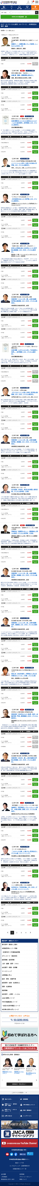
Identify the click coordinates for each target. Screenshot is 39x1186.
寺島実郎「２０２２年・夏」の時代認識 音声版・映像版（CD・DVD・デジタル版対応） (24, 575)
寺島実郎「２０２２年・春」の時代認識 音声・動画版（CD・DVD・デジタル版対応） (24, 624)
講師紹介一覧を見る (19, 1084)
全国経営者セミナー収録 (9, 948)
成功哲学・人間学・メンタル (11, 994)
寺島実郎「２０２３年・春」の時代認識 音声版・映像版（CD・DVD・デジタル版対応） (24, 442)
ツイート (30, 1153)
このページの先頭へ (19, 1092)
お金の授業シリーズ (8, 998)
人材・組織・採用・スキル (10, 963)
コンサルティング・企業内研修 (19, 1166)
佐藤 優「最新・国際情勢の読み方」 (22, 75)
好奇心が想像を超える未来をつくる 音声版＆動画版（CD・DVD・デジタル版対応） (24, 250)
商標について (23, 1179)
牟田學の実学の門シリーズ (10, 1009)
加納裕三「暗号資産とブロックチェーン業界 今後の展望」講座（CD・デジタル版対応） (24, 809)
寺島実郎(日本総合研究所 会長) (20, 305)
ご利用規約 (4, 1176)
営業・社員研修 (7, 986)
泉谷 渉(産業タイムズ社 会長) (19, 678)
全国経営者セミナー (18, 1169)
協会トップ (18, 1163)
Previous (2, 1080)
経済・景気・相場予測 (9, 979)
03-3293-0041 (19, 1020)
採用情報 (22, 1174)
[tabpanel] (8, 1066)
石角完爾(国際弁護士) (17, 127)
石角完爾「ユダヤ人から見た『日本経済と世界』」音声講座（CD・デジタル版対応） (24, 352)
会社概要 (3, 1174)
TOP (2, 21)
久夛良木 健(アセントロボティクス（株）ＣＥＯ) (24, 397)
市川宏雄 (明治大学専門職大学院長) (21, 494)
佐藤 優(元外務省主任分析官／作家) (21, 78)
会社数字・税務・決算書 (9, 967)
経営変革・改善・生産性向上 (11, 982)
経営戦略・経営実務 (8, 960)
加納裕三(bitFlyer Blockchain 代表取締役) (23, 814)
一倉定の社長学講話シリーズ (11, 1005)
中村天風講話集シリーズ (9, 1002)
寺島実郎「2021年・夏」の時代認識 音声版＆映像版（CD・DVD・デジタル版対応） (24, 760)
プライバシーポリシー (26, 1176)
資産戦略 (5, 990)
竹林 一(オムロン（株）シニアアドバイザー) (23, 167)
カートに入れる (35, 93)
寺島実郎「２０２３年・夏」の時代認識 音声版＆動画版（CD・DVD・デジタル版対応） (24, 301)
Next (36, 1080)
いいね (23, 1154)
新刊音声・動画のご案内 (9, 944)
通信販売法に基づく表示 (7, 1179)
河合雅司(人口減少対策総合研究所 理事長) (23, 856)
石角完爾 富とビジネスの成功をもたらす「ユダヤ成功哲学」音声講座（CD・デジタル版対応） (24, 122)
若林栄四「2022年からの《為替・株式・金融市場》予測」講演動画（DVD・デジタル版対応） (24, 716)
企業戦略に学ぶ (7, 975)
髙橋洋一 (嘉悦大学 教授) (18, 48)
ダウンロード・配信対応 (9, 956)
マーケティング (7, 971)
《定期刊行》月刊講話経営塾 (11, 952)
